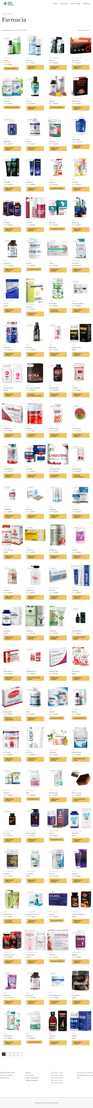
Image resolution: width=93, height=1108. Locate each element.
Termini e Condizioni (6, 1075)
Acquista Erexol (56, 839)
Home (3, 14)
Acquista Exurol (56, 921)
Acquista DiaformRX (9, 719)
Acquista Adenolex (12, 107)
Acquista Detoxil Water (79, 638)
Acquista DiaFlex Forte (34, 678)
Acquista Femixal (57, 961)
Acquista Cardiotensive (78, 476)
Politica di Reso (5, 1078)
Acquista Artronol (57, 229)
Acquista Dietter (79, 718)
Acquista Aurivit (34, 269)
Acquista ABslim (11, 68)
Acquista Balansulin (55, 310)
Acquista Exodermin (9, 921)
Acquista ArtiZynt (57, 188)
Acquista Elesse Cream (79, 800)
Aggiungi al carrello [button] (32, 67)
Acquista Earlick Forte (79, 759)
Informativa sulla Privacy (7, 1073)
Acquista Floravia (34, 1042)
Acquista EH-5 (33, 799)
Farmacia (28, 1073)
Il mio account (30, 1075)
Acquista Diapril (57, 718)
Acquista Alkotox (57, 107)
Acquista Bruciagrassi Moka (35, 395)
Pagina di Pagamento (32, 1078)
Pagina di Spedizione (32, 1080)
